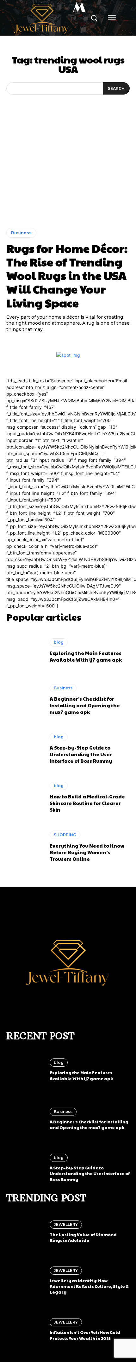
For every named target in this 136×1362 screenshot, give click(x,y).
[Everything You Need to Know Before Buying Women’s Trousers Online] (24, 846)
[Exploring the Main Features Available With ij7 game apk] (24, 651)
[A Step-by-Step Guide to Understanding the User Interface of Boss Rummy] (24, 748)
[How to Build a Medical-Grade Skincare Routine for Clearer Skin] (24, 797)
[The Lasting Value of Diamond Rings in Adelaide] (24, 1232)
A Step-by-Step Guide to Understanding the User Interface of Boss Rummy (81, 754)
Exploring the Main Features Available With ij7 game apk (86, 656)
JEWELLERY (66, 1224)
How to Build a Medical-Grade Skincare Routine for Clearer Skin (87, 803)
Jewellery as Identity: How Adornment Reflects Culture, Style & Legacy (89, 1286)
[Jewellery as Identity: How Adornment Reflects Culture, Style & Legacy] (24, 1281)
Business (21, 232)
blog (59, 642)
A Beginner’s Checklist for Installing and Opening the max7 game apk (85, 705)
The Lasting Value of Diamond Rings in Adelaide (83, 1237)
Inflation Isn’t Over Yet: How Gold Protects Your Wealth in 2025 (85, 1335)
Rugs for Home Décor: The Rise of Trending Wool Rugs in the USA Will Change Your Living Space (66, 275)
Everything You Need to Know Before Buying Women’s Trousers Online (87, 852)
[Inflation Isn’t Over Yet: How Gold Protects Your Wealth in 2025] (24, 1329)
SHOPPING (65, 834)
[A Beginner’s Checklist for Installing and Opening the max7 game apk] (24, 699)
